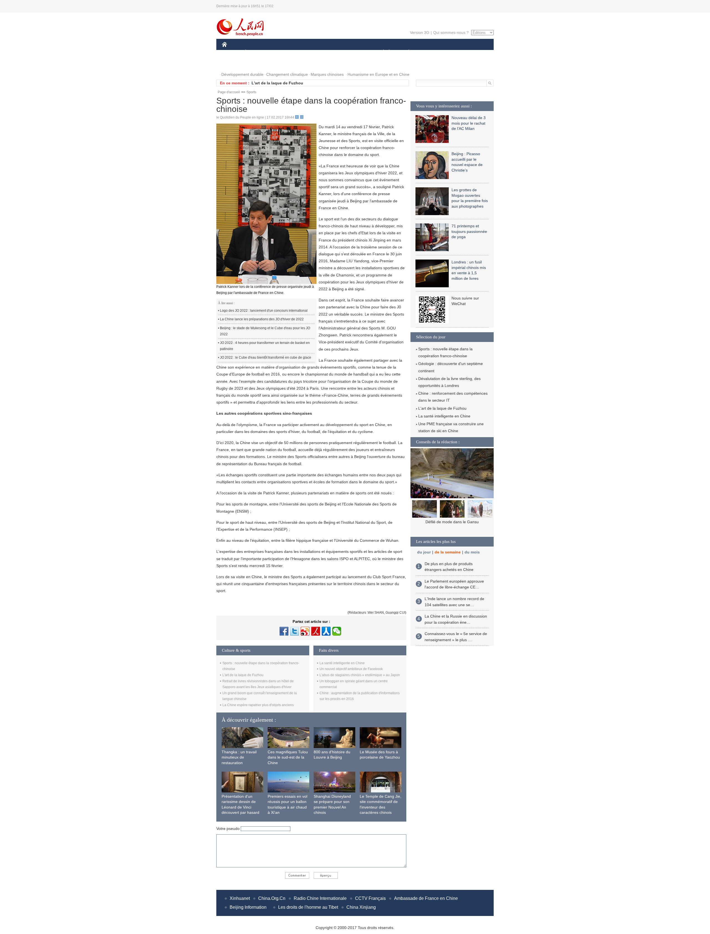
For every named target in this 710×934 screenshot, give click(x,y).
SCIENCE (330, 52)
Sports (251, 92)
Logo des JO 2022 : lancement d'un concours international (264, 311)
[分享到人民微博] (315, 631)
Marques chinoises (327, 74)
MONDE (281, 52)
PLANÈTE (406, 52)
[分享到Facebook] (284, 631)
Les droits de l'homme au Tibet (308, 907)
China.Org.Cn (271, 898)
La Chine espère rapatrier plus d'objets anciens (258, 705)
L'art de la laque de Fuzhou (277, 83)
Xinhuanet (240, 898)
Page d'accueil (229, 92)
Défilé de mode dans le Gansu (452, 522)
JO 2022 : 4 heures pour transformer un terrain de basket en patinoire (265, 346)
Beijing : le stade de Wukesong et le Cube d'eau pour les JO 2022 (265, 331)
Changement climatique (287, 74)
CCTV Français (370, 898)
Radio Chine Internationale (320, 898)
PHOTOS (233, 63)
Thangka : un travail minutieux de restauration (239, 757)
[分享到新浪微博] (305, 631)
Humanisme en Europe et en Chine (378, 74)
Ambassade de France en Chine (426, 898)
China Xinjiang (361, 907)
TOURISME (452, 52)
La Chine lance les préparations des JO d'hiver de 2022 (262, 319)
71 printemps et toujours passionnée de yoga (469, 231)
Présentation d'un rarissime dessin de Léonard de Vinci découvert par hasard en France (240, 807)
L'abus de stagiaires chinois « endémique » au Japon (360, 675)
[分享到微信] (336, 631)
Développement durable (242, 74)
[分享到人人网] (326, 631)
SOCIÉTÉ (381, 52)
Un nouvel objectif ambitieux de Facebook (351, 669)
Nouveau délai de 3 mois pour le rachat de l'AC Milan (469, 123)
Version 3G (419, 32)
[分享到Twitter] (294, 631)
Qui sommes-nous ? (451, 32)
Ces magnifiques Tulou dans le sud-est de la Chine (288, 757)
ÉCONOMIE (256, 52)
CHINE (232, 52)
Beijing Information (248, 907)
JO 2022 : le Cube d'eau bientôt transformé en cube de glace (265, 357)
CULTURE (355, 52)
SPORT (428, 52)
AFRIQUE (305, 52)
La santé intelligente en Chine (342, 663)
